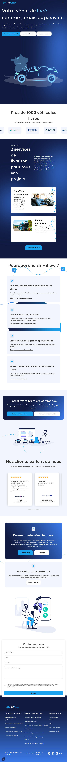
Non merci (7, 753)
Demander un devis (33, 247)
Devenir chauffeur (10, 727)
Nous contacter (33, 582)
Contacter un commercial (47, 414)
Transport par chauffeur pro (13, 731)
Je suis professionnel (11, 34)
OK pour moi (30, 753)
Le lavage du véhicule (31, 721)
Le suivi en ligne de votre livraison (35, 733)
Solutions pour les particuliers (14, 724)
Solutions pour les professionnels (10, 718)
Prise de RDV (28, 729)
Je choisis (18, 753)
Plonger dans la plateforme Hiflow (21, 350)
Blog (50, 724)
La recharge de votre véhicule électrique (36, 725)
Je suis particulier (28, 34)
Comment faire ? (25, 552)
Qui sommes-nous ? (55, 727)
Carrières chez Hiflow (53, 718)
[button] (3, 759)
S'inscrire (42, 552)
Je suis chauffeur (44, 34)
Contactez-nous (54, 731)
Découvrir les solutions (19, 414)
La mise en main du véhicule (33, 717)
